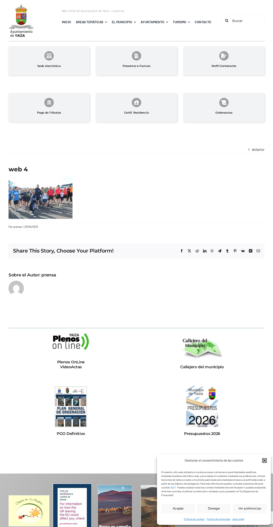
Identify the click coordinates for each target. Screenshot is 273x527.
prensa (17, 226)
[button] (264, 460)
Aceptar (178, 508)
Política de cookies (194, 518)
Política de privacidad (218, 518)
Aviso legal (238, 518)
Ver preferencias (249, 508)
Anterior (258, 149)
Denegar (214, 508)
